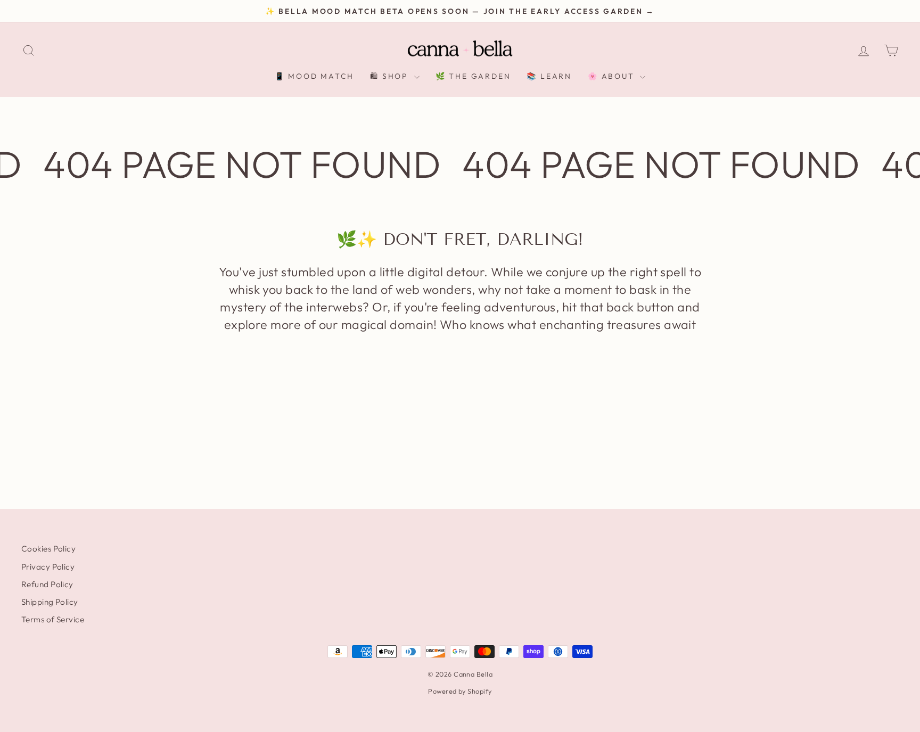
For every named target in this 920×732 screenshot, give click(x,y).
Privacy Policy (48, 567)
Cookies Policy (48, 549)
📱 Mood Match (315, 76)
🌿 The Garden (473, 76)
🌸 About (612, 76)
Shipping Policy (49, 602)
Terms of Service (52, 619)
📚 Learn (549, 76)
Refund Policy (47, 584)
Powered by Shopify (459, 691)
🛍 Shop (391, 76)
